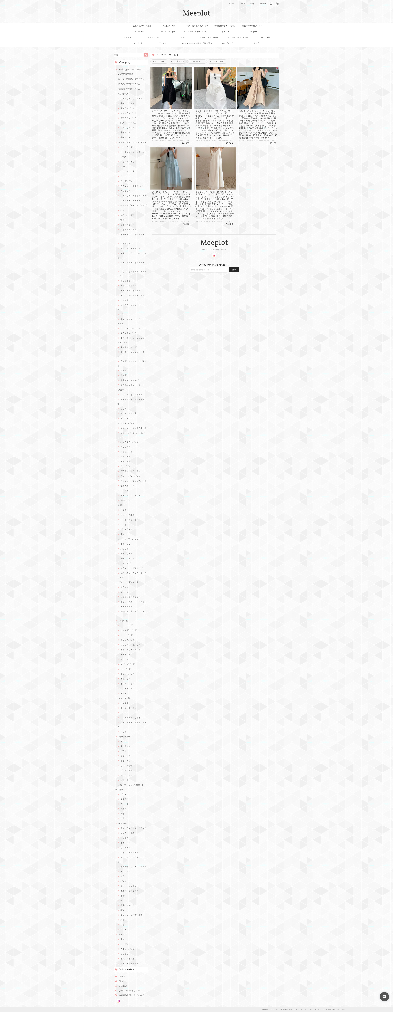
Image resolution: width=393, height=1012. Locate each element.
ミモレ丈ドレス (198, 61)
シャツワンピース (128, 113)
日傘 (123, 813)
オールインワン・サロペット (133, 152)
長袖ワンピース (127, 108)
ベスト (123, 210)
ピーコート (125, 314)
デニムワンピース (128, 118)
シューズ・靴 (137, 43)
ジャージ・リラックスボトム (133, 428)
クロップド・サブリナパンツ (133, 481)
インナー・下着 (127, 833)
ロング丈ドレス (218, 61)
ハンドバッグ (126, 625)
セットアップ (126, 147)
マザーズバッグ (127, 664)
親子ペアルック (127, 905)
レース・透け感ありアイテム (196, 26)
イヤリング (125, 756)
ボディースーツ (127, 606)
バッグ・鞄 (265, 37)
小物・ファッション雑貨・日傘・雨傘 (196, 43)
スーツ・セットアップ (130, 963)
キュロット (125, 871)
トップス (225, 31)
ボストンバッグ (127, 683)
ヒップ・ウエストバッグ (131, 649)
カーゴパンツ (126, 466)
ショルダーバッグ (128, 630)
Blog (252, 4)
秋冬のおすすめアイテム (224, 26)
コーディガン (126, 243)
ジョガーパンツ (127, 490)
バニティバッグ (127, 688)
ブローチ (124, 780)
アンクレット (126, 775)
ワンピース (139, 31)
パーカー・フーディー (130, 200)
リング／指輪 (126, 765)
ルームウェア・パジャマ (210, 37)
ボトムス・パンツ (155, 37)
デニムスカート (127, 418)
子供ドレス (125, 843)
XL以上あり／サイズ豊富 (140, 26)
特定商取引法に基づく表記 (131, 995)
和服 (123, 920)
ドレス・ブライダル (167, 31)
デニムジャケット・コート (132, 295)
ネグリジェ (125, 544)
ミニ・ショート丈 (128, 413)
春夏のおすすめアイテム (252, 26)
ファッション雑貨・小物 (131, 915)
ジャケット (125, 954)
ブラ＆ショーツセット (130, 596)
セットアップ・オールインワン (196, 31)
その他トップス (127, 215)
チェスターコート (128, 285)
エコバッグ (125, 678)
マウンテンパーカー (129, 333)
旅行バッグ (125, 659)
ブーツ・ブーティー (129, 708)
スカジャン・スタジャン (131, 248)
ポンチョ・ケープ (128, 347)
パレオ (123, 524)
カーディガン (126, 181)
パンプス (124, 712)
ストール (124, 804)
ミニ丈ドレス (160, 61)
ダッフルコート (127, 281)
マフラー (124, 799)
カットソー (125, 176)
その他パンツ (126, 500)
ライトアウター (127, 224)
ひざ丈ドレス (178, 61)
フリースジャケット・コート (133, 328)
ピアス (123, 751)
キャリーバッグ (127, 674)
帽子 (123, 910)
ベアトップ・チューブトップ (133, 205)
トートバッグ (126, 635)
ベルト (123, 808)
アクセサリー (164, 43)
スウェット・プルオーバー (132, 186)
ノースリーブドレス (129, 127)
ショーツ (124, 592)
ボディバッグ (126, 654)
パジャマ (124, 549)
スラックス (125, 447)
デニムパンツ (126, 451)
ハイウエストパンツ (129, 442)
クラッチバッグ (127, 640)
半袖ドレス (125, 132)
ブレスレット (126, 770)
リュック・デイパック (130, 645)
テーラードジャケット (130, 290)
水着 (183, 37)
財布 (123, 818)
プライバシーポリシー (129, 990)
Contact (262, 4)
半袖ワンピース (127, 103)
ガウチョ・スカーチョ (130, 471)
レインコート (126, 370)
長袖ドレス (125, 137)
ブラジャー (125, 587)
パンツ (123, 881)
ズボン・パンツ (127, 949)
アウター (253, 31)
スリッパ (124, 731)
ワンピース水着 (127, 515)
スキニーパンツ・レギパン (132, 495)
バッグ (123, 924)
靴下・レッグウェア (129, 890)
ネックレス (125, 746)
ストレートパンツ (128, 456)
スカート (127, 37)
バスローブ (125, 563)
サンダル (124, 703)
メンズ (256, 43)
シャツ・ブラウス (128, 161)
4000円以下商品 (168, 26)
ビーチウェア (126, 529)
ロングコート (126, 375)
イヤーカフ (125, 760)
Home (231, 4)
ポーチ (123, 693)
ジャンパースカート (129, 852)
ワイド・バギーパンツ (130, 476)
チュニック (125, 191)
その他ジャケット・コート (132, 385)
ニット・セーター (128, 171)
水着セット (125, 534)
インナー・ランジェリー (238, 37)
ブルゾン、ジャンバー (130, 380)
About (242, 4)
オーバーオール (127, 958)
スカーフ (124, 741)
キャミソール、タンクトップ (133, 601)
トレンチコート (127, 300)
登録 (234, 269)
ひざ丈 (123, 408)
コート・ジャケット (129, 886)
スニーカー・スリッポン (131, 717)
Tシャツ (124, 166)
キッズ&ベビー (228, 43)
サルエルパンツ (127, 485)
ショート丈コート (128, 229)
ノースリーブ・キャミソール (133, 195)
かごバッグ (125, 669)
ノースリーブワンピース (131, 98)
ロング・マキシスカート (131, 394)
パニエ (123, 794)
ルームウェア (126, 553)
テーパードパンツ (128, 461)
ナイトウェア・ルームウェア (133, 828)
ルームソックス (127, 558)
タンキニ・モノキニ (129, 519)
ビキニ (123, 510)
